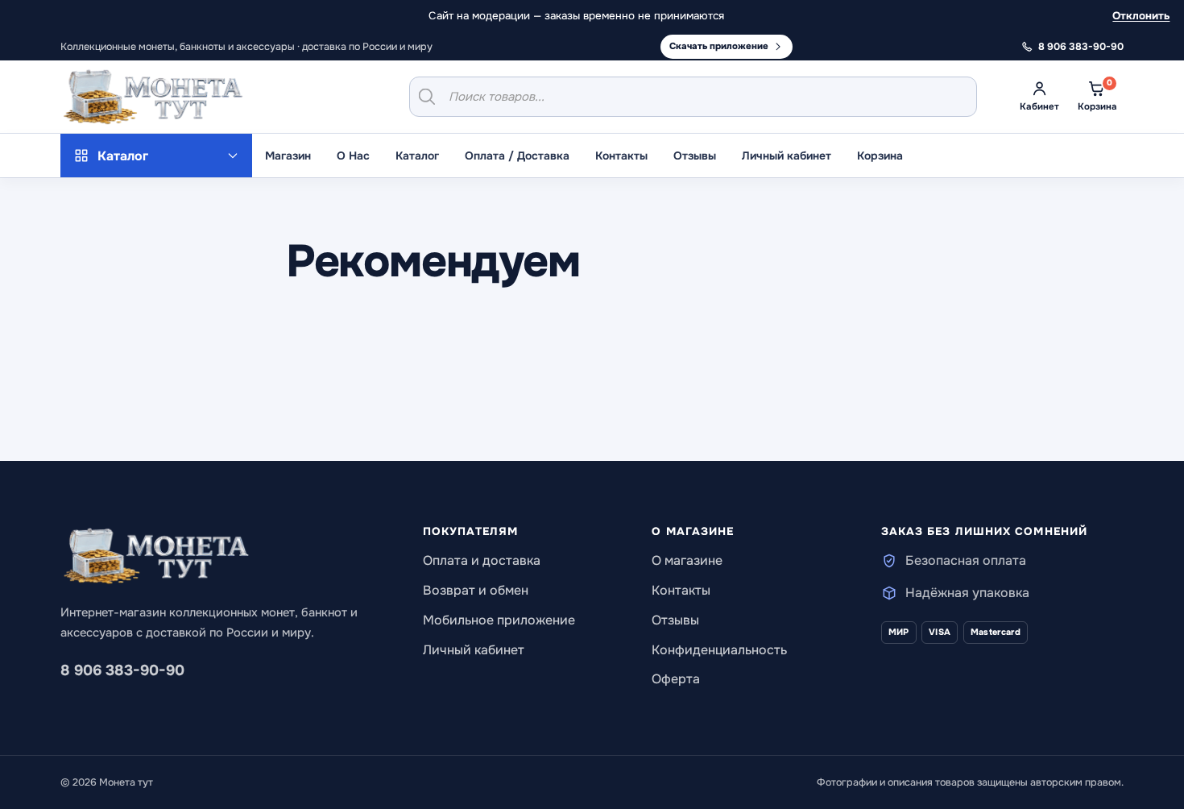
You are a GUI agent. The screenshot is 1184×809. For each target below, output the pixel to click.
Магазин (288, 155)
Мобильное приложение (499, 620)
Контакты (621, 155)
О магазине (687, 560)
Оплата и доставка (481, 560)
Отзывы (694, 155)
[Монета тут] (153, 97)
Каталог (417, 155)
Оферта (676, 678)
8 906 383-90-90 (122, 670)
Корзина (880, 155)
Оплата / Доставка (517, 155)
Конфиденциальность (719, 649)
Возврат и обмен (475, 590)
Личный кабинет (786, 155)
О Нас (353, 155)
